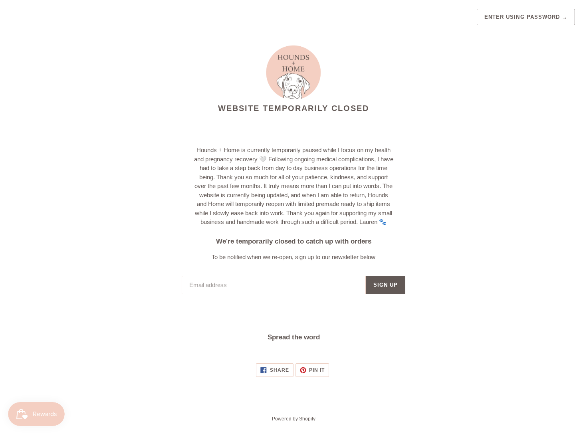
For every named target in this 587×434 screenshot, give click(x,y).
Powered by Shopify (293, 419)
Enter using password (525, 17)
